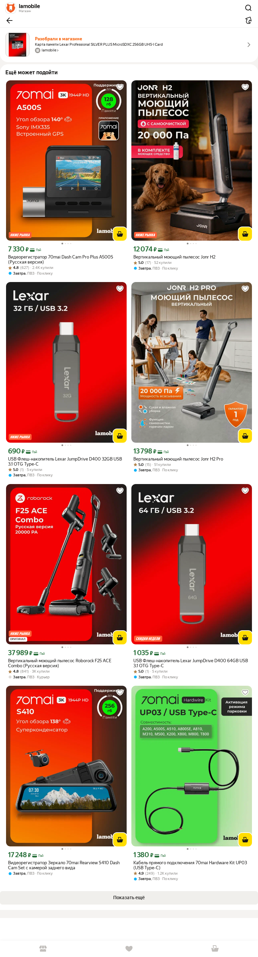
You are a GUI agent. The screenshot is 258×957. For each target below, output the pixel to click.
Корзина (215, 949)
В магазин (43, 949)
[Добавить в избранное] (120, 87)
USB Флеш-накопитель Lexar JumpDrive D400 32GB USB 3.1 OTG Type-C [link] (65, 461)
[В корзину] (120, 234)
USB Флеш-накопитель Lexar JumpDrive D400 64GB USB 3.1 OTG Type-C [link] (190, 663)
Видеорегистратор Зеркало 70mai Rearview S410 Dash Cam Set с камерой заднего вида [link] (64, 865)
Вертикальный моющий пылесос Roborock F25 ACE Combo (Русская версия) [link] (60, 663)
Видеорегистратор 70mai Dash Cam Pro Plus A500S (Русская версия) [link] (60, 259)
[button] (9, 20)
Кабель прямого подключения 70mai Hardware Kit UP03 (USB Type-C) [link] (190, 865)
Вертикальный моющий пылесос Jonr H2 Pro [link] (178, 459)
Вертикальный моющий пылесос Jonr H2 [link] (174, 257)
